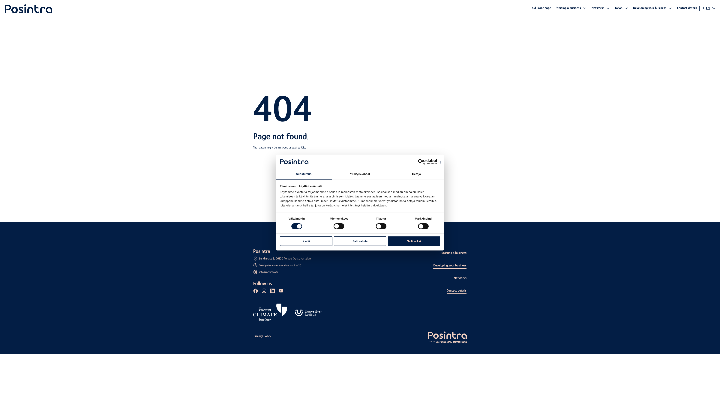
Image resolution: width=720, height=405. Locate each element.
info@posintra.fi (268, 272)
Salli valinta (360, 241)
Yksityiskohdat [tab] (360, 174)
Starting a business (454, 253)
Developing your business (449, 265)
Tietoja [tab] (416, 174)
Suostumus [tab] (304, 174)
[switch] (339, 226)
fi (702, 8)
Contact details (456, 290)
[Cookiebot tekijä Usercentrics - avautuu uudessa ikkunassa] (423, 162)
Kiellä (306, 241)
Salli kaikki (414, 241)
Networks (460, 278)
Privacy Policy (262, 336)
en (708, 8)
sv (714, 8)
